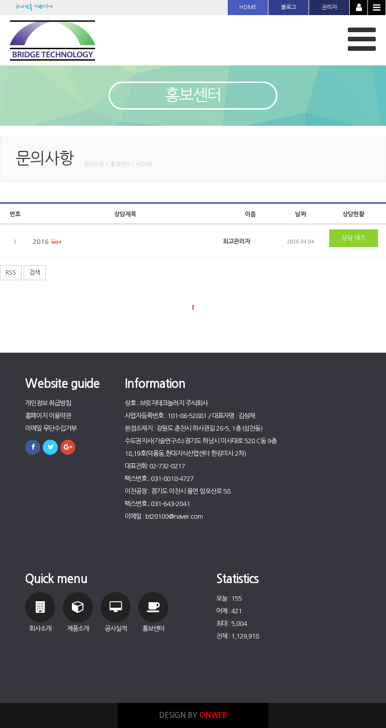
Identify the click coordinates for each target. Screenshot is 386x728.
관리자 (329, 7)
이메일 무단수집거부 (50, 428)
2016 (42, 241)
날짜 (300, 214)
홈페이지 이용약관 (48, 416)
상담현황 (353, 214)
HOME (247, 7)
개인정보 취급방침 (48, 403)
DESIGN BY (193, 715)
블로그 (288, 7)
